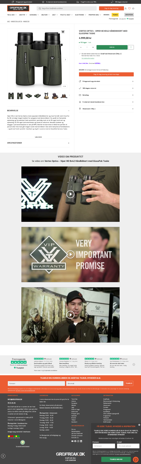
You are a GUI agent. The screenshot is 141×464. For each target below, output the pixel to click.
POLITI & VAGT (65, 15)
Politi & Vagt (75, 409)
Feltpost (106, 418)
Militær (73, 405)
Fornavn (96, 442)
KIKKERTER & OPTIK (16, 21)
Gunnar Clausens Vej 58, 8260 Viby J (51, 408)
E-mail (119, 442)
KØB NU (112, 47)
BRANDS (106, 15)
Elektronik (74, 412)
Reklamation (107, 403)
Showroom (106, 405)
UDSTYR (22, 15)
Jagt (72, 407)
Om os (73, 429)
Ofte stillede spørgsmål (111, 414)
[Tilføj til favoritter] (131, 47)
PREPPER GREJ (94, 15)
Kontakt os (75, 438)
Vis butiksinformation (88, 58)
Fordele (105, 407)
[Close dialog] (139, 425)
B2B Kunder (107, 422)
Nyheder (74, 416)
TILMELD (129, 383)
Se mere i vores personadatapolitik (25, 390)
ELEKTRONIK (79, 15)
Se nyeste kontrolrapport (22, 446)
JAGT (54, 15)
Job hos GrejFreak (77, 433)
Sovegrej (74, 403)
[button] (133, 8)
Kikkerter (26, 21)
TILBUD (115, 15)
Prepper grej (75, 414)
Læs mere (38, 137)
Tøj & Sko (74, 399)
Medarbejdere (75, 431)
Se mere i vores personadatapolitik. (123, 454)
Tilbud (73, 420)
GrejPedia (106, 399)
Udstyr (73, 401)
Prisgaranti (107, 409)
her (46, 438)
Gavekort (74, 422)
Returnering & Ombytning (111, 401)
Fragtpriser (107, 416)
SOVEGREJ (33, 15)
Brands (73, 418)
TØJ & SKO (10, 15)
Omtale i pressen (76, 436)
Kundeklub (106, 412)
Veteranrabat (107, 420)
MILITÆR (44, 15)
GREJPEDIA (129, 15)
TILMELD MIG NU (116, 459)
